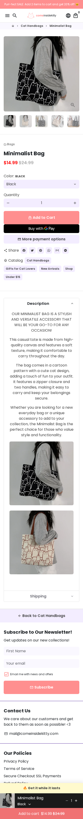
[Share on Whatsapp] (49, 250)
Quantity (11, 194)
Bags (9, 144)
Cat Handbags (32, 26)
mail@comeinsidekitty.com (31, 733)
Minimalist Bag (60, 26)
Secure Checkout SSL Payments (32, 776)
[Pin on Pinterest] (40, 250)
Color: (14, 176)
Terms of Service (19, 768)
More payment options (43, 239)
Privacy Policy (16, 761)
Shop (69, 269)
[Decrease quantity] (67, 800)
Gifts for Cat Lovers (20, 269)
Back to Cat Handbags (41, 615)
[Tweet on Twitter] (32, 250)
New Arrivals (50, 269)
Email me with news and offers (31, 674)
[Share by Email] (57, 250)
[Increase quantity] (76, 800)
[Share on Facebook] (24, 250)
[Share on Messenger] (65, 250)
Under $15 (13, 277)
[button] (41, 303)
